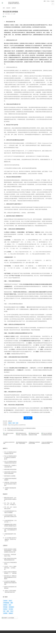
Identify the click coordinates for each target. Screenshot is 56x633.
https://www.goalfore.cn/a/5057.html (17, 424)
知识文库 (8, 7)
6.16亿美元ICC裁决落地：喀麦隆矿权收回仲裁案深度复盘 (10, 583)
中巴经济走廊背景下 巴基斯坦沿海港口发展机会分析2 (10, 516)
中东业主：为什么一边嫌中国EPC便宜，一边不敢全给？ (10, 568)
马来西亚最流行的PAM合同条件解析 (15, 430)
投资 (14, 423)
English (52, 1)
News (48, 1)
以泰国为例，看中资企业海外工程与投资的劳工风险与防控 (10, 484)
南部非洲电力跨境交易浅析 (10, 469)
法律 (17, 423)
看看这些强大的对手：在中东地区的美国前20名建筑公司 (10, 499)
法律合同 (14, 7)
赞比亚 (10, 423)
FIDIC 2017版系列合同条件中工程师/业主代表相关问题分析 (10, 457)
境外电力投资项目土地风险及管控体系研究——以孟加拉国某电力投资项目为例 (10, 550)
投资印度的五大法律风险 (9, 476)
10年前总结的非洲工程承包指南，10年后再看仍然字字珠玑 (10, 530)
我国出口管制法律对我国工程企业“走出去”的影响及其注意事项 (21, 428)
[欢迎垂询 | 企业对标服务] (10, 618)
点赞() (28, 418)
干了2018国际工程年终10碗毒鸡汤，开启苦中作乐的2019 (10, 539)
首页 (4, 7)
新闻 (45, 1)
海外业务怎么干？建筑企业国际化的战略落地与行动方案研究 (10, 577)
